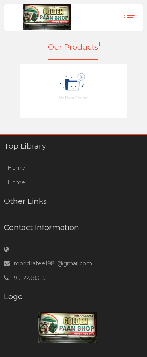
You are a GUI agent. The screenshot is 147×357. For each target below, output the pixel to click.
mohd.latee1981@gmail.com (53, 263)
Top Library (25, 146)
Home (16, 167)
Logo (13, 296)
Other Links (25, 201)
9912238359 (30, 278)
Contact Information (41, 227)
